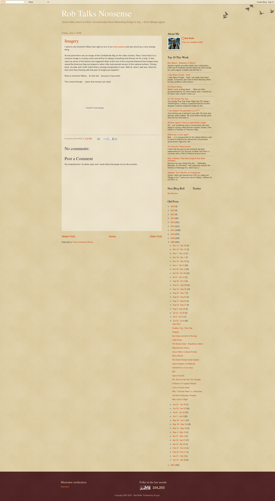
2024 (173, 206)
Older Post (156, 236)
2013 (173, 222)
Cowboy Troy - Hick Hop (182, 328)
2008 (173, 242)
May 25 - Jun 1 (179, 420)
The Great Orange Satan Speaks (185, 360)
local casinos (119, 47)
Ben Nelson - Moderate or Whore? (182, 63)
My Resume (173, 193)
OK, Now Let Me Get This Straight (186, 379)
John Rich (176, 324)
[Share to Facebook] (113, 138)
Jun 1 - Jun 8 (178, 416)
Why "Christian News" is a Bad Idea (187, 391)
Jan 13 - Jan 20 (179, 460)
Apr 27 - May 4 (179, 436)
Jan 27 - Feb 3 (179, 456)
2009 (173, 238)
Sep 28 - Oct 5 (179, 281)
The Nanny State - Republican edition (187, 344)
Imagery (72, 41)
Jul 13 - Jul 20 (179, 313)
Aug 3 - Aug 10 (179, 309)
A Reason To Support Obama (184, 383)
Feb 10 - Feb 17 (179, 452)
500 (173, 372)
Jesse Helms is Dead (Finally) (184, 352)
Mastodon (65, 487)
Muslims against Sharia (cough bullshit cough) (187, 123)
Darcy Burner (177, 356)
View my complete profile (192, 42)
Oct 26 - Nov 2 (179, 269)
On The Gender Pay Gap (178, 99)
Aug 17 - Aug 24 (180, 301)
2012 (173, 226)
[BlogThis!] (107, 138)
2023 (173, 210)
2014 (173, 218)
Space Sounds (178, 376)
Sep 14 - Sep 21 (180, 289)
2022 (173, 214)
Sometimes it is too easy (182, 368)
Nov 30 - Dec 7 (179, 257)
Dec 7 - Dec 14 (179, 253)
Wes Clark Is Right (180, 399)
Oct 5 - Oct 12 (179, 277)
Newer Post (68, 236)
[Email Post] (98, 139)
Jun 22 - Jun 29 (179, 404)
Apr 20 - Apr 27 (179, 440)
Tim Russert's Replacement (179, 146)
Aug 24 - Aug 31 (180, 297)
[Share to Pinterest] (116, 138)
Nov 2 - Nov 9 (179, 265)
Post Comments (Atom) (83, 242)
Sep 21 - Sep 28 (180, 285)
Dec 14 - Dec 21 (180, 249)
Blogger (157, 495)
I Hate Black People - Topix (179, 75)
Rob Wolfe (189, 38)
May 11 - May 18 (180, 428)
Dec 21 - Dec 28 (180, 245)
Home (112, 236)
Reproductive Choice (180, 348)
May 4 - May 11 (179, 432)
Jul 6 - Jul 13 (178, 317)
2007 (173, 465)
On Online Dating (175, 87)
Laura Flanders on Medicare (183, 364)
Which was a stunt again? (178, 135)
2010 (173, 234)
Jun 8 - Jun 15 (179, 412)
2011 (173, 230)
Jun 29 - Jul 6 (179, 321)
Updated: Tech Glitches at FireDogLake (184, 173)
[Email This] (105, 138)
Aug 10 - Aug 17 (180, 305)
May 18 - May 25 (180, 424)
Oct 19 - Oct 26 (179, 273)
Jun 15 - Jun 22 (179, 408)
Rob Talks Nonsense (97, 13)
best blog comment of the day (184, 336)
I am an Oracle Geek (180, 387)
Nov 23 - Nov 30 (180, 261)
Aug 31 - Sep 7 (179, 293)
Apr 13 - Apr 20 (179, 444)
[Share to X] (110, 138)
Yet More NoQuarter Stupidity (184, 395)
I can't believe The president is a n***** (184, 111)
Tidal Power (177, 340)
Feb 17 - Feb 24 (179, 448)
